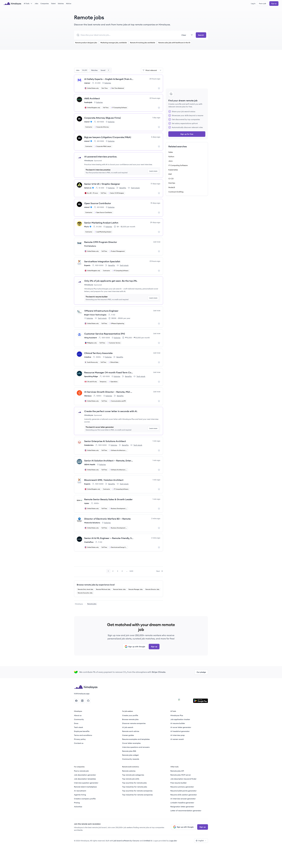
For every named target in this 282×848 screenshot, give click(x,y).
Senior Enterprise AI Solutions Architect (105, 441)
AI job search (127, 727)
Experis (87, 265)
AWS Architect (92, 98)
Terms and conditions (83, 735)
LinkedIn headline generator (182, 803)
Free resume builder (178, 783)
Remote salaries (128, 771)
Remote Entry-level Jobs (85, 589)
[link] (79, 603)
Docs (76, 723)
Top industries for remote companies (137, 795)
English (201, 841)
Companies (44, 4)
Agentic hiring (80, 795)
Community (79, 719)
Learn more (153, 171)
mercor (87, 83)
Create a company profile (85, 799)
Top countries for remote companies (137, 791)
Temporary (103, 381)
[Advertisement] (118, 60)
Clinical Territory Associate (98, 353)
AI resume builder (177, 723)
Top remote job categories (133, 775)
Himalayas (79, 604)
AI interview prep (177, 735)
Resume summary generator (182, 787)
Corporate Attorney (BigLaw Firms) (102, 117)
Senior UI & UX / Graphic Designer (102, 184)
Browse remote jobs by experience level (96, 584)
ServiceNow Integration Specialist (102, 261)
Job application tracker (180, 719)
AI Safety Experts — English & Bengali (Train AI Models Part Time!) (109, 79)
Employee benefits (81, 731)
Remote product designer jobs (86, 43)
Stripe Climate (158, 672)
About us (78, 715)
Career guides (128, 735)
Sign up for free (186, 134)
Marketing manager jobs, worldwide (113, 43)
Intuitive (87, 357)
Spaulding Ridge (91, 376)
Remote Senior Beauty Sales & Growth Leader (108, 499)
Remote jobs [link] (91, 604)
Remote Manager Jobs (136, 589)
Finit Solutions (90, 246)
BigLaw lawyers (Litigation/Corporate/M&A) (107, 137)
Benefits (121, 188)
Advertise (78, 806)
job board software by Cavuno (126, 841)
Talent (53, 4)
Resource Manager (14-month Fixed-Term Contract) (109, 372)
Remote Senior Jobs (119, 589)
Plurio (86, 226)
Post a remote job (81, 771)
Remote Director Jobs (152, 589)
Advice (68, 4)
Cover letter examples (131, 743)
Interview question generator (86, 783)
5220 (132, 571)
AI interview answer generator (183, 799)
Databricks (89, 445)
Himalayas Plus (176, 715)
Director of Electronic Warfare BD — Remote (107, 518)
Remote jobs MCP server (180, 775)
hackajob (88, 102)
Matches (94, 70)
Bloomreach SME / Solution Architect (103, 480)
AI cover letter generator (180, 727)
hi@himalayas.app (81, 693)
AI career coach (177, 739)
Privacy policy (80, 739)
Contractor (88, 127)
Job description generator (85, 775)
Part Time (105, 88)
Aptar (86, 503)
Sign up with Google (136, 646)
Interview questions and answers (136, 747)
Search (201, 35)
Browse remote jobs (130, 719)
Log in (253, 4)
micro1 (87, 122)
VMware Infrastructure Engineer (101, 310)
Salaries (61, 4)
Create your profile (130, 715)
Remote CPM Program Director (100, 242)
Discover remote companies (134, 723)
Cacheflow (88, 542)
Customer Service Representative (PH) (104, 333)
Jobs (36, 4)
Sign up (274, 4)
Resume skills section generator (183, 795)
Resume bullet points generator (183, 791)
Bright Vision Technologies (95, 315)
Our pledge (201, 672)
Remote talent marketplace (85, 787)
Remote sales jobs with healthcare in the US (174, 43)
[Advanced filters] (191, 35)
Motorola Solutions (92, 523)
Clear (183, 35)
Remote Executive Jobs (85, 593)
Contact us (78, 743)
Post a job (262, 4)
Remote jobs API (177, 771)
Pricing (77, 803)
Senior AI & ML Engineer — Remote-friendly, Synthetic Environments (109, 538)
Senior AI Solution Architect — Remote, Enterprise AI (109, 460)
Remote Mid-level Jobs (103, 589)
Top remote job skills (130, 779)
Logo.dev (173, 841)
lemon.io (87, 188)
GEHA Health (89, 464)
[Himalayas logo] (12, 3)
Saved (105, 70)
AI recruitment (80, 791)
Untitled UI (147, 841)
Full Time (106, 107)
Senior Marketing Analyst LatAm (101, 222)
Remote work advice (130, 731)
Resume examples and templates (136, 739)
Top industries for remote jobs (134, 787)
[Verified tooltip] (91, 122)
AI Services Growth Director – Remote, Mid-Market (109, 391)
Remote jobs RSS (129, 751)
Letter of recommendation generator (185, 810)
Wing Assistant (90, 337)
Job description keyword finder (183, 779)
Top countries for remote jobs (134, 783)
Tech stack (134, 188)
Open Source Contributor (97, 203)
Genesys (88, 396)
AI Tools (26, 4)
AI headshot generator (180, 731)
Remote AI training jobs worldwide (142, 43)
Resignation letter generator (182, 806)
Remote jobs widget (130, 755)
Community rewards (130, 759)
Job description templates (85, 779)
